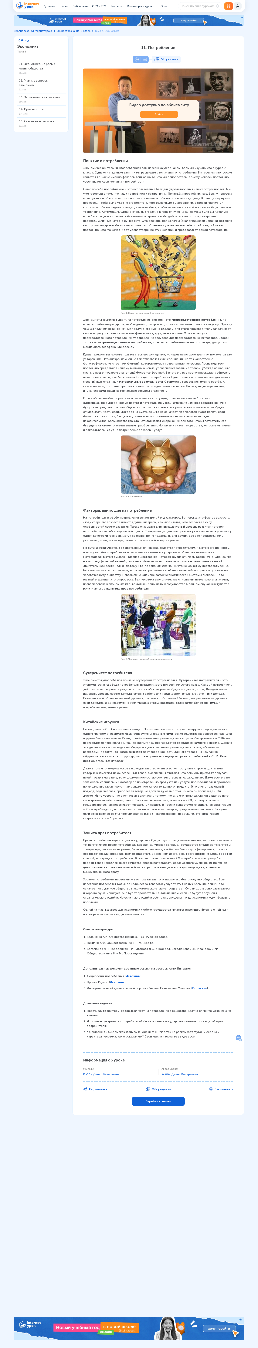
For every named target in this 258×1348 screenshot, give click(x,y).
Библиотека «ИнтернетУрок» (33, 31)
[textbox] (158, 599)
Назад (25, 40)
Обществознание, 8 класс (73, 31)
